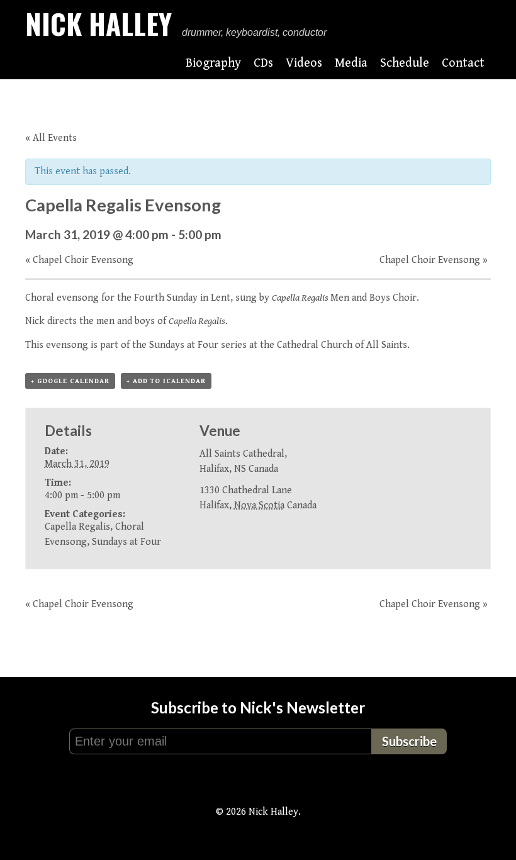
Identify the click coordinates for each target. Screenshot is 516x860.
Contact (463, 63)
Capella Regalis (77, 527)
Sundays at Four (183, 345)
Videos (304, 63)
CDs (263, 63)
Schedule (404, 63)
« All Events (51, 138)
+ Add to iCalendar (166, 381)
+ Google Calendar (70, 381)
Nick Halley (98, 23)
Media (351, 63)
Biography (213, 63)
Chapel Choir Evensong (79, 260)
